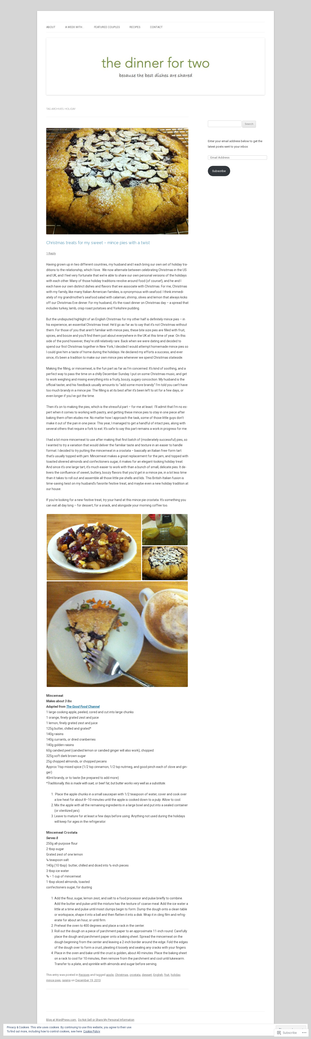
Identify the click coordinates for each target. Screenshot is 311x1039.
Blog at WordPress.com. (61, 1019)
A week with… (74, 27)
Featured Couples (107, 27)
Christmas (121, 974)
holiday (175, 974)
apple (110, 974)
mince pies (53, 980)
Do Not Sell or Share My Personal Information (106, 1019)
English (158, 974)
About (50, 27)
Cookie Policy (91, 1031)
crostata (135, 974)
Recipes (135, 27)
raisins (66, 980)
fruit (166, 974)
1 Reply (51, 253)
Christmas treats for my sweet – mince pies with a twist (98, 242)
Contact (156, 27)
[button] (94, 547)
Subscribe (219, 171)
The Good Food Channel (83, 706)
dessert (147, 974)
